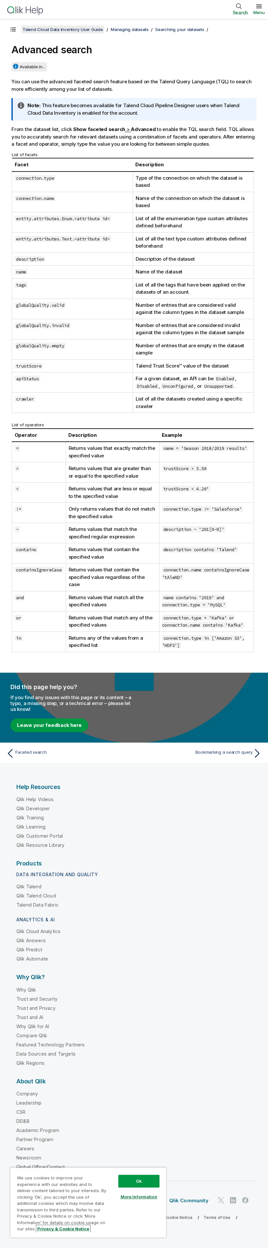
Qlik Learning (30, 826)
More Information (139, 1196)
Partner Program (34, 1139)
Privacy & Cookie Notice (168, 1217)
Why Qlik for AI (32, 1026)
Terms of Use (217, 1217)
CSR (20, 1112)
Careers (25, 1148)
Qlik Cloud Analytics (38, 931)
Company (27, 1093)
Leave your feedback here (49, 725)
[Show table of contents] (13, 29)
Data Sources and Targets (45, 1054)
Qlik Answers (31, 940)
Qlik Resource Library (40, 845)
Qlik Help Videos (35, 799)
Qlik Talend (29, 886)
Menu (259, 12)
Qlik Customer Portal (39, 836)
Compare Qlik (31, 1035)
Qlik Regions (30, 1063)
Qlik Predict (29, 949)
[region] (88, 1202)
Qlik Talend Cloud (36, 895)
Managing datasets (130, 29)
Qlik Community (189, 1200)
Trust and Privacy (36, 1008)
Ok (139, 1181)
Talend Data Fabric (37, 905)
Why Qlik (26, 990)
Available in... (32, 66)
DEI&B (22, 1121)
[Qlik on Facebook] (245, 1200)
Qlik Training (30, 817)
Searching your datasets (179, 29)
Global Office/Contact (40, 1167)
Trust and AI (29, 1017)
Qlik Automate (32, 958)
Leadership (29, 1103)
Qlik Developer (33, 808)
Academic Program (37, 1130)
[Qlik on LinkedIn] (233, 1200)
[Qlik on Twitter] (221, 1200)
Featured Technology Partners (50, 1044)
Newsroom (28, 1157)
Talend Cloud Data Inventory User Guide (63, 29)
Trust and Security (37, 999)
